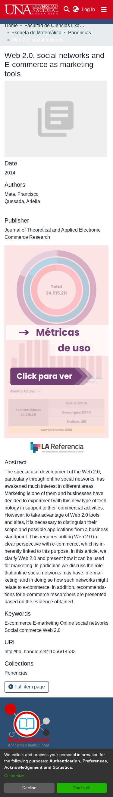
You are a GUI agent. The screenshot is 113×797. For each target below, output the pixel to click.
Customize (14, 775)
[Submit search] (66, 9)
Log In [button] (89, 9)
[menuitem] (75, 9)
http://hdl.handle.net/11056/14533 (40, 651)
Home (11, 25)
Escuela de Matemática (36, 32)
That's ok (81, 787)
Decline (29, 787)
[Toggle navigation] (103, 9)
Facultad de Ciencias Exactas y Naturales (54, 25)
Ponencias (79, 32)
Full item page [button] (29, 686)
